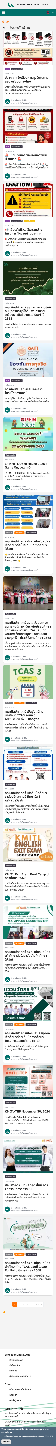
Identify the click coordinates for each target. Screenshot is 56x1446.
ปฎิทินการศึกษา (16, 1360)
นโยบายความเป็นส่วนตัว (20, 1389)
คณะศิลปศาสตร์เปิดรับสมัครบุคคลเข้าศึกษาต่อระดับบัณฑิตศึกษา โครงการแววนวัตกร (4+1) (27, 1037)
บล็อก (7, 69)
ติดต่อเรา (13, 1395)
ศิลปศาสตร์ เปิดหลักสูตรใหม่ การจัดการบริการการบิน (26, 1187)
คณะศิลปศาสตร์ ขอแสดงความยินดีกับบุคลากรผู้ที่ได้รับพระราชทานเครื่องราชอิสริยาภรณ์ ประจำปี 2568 (28, 313)
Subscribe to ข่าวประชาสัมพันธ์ (4, 1312)
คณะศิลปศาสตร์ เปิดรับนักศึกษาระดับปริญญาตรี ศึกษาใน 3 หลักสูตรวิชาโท (26, 797)
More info (49, 1435)
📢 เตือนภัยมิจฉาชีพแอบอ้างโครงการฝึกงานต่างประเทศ (23, 231)
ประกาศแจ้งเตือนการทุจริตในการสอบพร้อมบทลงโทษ (26, 79)
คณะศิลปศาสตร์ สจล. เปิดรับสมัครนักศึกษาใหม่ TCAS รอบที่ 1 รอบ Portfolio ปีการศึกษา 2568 (27, 1266)
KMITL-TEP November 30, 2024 (27, 1111)
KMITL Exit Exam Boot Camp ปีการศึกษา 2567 (27, 876)
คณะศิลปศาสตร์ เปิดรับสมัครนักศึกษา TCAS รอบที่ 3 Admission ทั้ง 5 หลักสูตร (24, 715)
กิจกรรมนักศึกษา (29, 221)
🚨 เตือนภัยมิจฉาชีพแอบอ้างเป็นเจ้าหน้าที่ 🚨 (26, 157)
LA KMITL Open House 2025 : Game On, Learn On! (26, 466)
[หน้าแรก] (12, 4)
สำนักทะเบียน (15, 1365)
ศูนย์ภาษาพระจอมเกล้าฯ (20, 1376)
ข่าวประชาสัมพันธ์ (16, 69)
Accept (6, 1442)
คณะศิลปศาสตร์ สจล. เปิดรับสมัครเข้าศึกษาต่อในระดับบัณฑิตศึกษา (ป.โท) (27, 545)
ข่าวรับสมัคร (9, 533)
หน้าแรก (5, 22)
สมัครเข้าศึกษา (19, 533)
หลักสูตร (13, 1370)
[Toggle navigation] (3, 12)
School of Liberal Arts (32, 4)
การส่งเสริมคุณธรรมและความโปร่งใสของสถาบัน (25, 391)
